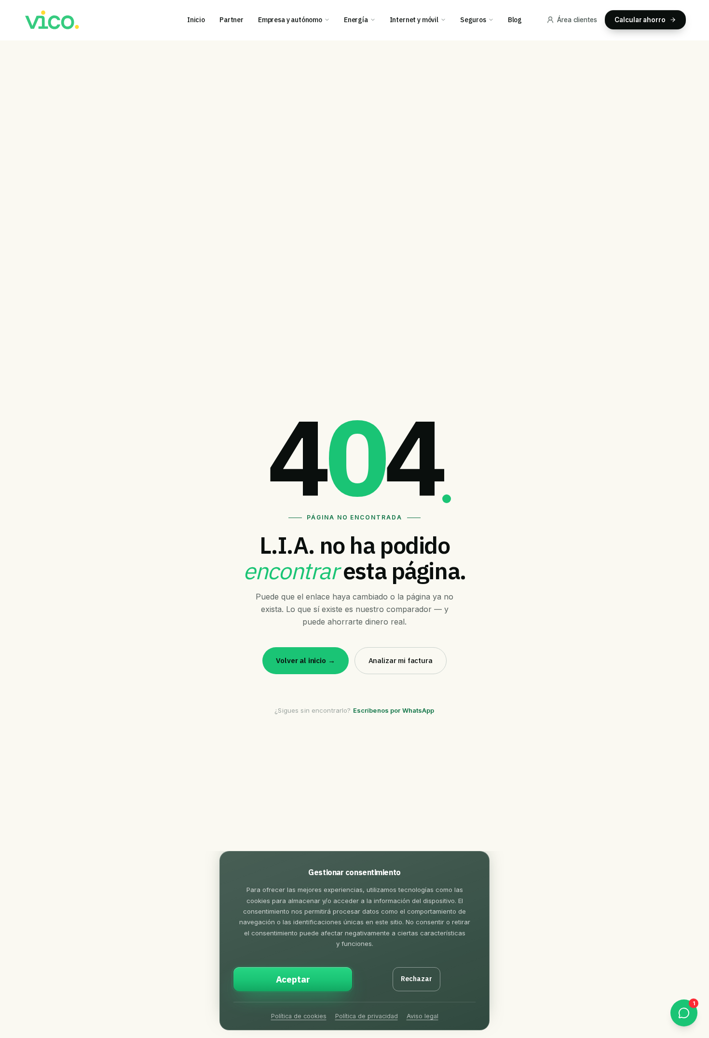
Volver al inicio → (305, 660)
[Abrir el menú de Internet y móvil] (446, 19)
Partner (231, 19)
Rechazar (416, 978)
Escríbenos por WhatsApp (394, 710)
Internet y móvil (414, 19)
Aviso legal (422, 1016)
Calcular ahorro (640, 20)
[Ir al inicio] (51, 20)
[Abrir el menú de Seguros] (494, 19)
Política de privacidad (366, 1016)
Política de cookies (299, 1016)
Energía (356, 19)
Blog (515, 19)
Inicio (196, 19)
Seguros (473, 19)
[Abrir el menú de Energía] (376, 19)
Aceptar (293, 979)
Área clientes (577, 20)
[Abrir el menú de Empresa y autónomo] (330, 19)
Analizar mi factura (400, 660)
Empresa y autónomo (290, 19)
